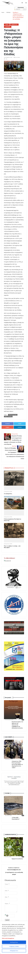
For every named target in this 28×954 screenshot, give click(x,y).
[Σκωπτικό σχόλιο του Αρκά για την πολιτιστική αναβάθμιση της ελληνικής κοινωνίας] (13, 709)
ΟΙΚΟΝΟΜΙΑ (7, 26)
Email (6, 890)
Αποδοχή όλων (14, 942)
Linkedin (20, 427)
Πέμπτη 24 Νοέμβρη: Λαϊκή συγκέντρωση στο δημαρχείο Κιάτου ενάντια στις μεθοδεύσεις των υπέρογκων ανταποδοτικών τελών (14, 452)
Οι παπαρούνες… (8, 493)
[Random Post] (22, 2)
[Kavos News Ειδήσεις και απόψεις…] (8, 3)
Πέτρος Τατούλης (8, 416)
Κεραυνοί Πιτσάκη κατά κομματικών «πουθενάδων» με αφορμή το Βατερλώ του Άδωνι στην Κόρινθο (13, 439)
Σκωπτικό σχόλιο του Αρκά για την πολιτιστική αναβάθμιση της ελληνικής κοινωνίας (17, 725)
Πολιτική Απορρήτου (8, 938)
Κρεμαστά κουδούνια (17, 858)
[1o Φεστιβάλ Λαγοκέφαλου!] (13, 805)
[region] (14, 937)
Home (3, 12)
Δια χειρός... (8, 697)
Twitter (19, 423)
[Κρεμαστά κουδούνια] (13, 846)
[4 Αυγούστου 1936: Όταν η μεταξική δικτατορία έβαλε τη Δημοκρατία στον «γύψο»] (13, 749)
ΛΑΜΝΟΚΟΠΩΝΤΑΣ (10, 834)
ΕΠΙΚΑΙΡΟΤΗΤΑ (14, 24)
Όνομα (6, 884)
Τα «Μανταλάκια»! (9, 558)
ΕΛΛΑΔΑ (8, 12)
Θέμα (6, 897)
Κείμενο (6, 903)
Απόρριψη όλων (14, 950)
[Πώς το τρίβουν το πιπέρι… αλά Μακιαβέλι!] (14, 530)
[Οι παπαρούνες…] (14, 478)
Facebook (7, 423)
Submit (7, 920)
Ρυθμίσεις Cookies (14, 946)
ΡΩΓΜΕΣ (7, 793)
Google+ (7, 427)
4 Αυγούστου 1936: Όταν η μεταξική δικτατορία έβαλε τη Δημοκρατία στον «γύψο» (17, 764)
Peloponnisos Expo (13, 414)
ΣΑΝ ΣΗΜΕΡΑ (9, 737)
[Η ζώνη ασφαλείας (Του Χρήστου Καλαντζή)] (14, 502)
